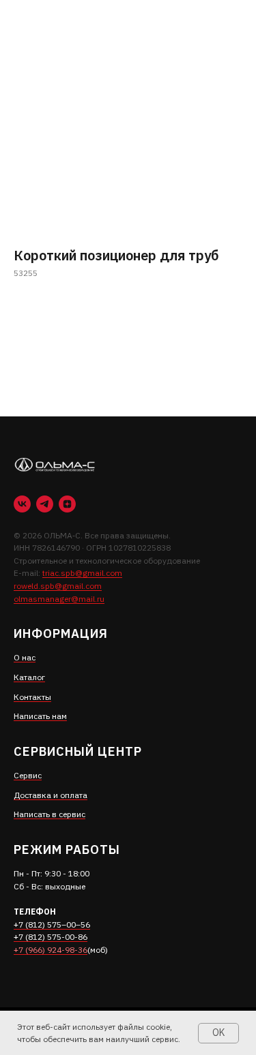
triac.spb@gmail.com (82, 573)
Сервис (28, 775)
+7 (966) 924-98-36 (50, 950)
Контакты (32, 697)
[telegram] (44, 504)
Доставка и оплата (50, 795)
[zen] (67, 504)
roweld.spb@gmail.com (58, 586)
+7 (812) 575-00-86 (50, 937)
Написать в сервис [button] (49, 814)
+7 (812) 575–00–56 (52, 924)
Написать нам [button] (40, 716)
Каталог (29, 677)
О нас (24, 657)
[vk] (22, 504)
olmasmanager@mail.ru (59, 599)
